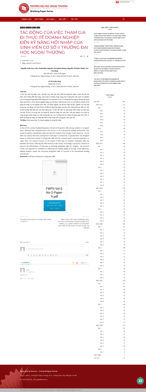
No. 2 (38, 27)
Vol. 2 (34, 27)
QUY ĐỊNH (50, 19)
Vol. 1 (100, 227)
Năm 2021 (99, 105)
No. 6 (102, 164)
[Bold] (28, 255)
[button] (123, 19)
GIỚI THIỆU (38, 19)
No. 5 (102, 161)
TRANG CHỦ (26, 19)
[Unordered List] (42, 255)
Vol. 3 (100, 269)
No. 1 (102, 149)
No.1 (101, 111)
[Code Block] (48, 255)
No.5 (101, 122)
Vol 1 (99, 108)
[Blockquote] (45, 255)
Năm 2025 (99, 280)
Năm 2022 (99, 143)
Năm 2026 (99, 325)
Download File (54, 205)
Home (21, 24)
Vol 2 (99, 128)
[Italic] (31, 255)
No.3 (101, 117)
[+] (56, 255)
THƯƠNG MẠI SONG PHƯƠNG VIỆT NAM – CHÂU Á (35, 221)
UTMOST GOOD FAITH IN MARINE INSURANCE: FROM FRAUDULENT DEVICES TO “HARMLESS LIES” (110, 59)
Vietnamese (124, 2)
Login (87, 242)
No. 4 (102, 158)
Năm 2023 (99, 188)
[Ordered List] (39, 255)
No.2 (101, 114)
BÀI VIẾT (62, 19)
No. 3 (102, 155)
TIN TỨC (74, 19)
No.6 (101, 125)
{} (53, 255)
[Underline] (34, 255)
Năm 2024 (28, 27)
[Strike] (36, 255)
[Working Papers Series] (73, 8)
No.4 (101, 120)
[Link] (50, 255)
